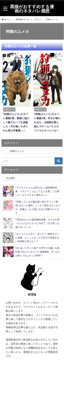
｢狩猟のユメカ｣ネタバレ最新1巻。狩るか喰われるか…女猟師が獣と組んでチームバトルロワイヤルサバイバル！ (47, 122)
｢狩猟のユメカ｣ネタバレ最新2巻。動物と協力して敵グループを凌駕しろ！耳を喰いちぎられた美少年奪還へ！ (16, 122)
